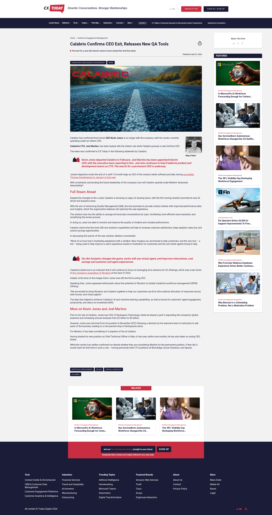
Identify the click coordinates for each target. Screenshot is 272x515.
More (130, 23)
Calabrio (76, 374)
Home (72, 38)
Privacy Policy (180, 488)
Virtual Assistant (113, 369)
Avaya (139, 493)
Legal (213, 493)
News (111, 62)
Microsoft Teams (107, 488)
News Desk (215, 480)
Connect (120, 23)
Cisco (139, 488)
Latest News (54, 23)
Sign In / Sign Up (216, 9)
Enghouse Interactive (146, 497)
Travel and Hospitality (73, 484)
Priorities (96, 23)
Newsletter (191, 9)
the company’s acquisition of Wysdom (91, 273)
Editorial (66, 23)
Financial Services (71, 480)
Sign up (164, 449)
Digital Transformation (110, 497)
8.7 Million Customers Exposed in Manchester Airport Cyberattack (160, 23)
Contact (177, 484)
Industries (108, 23)
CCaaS (99, 369)
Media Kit (215, 484)
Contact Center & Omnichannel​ (40, 480)
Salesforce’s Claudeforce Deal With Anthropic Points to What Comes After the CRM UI (223, 23)
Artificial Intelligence (82, 369)
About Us (177, 480)
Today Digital (45, 508)
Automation (105, 493)
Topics (85, 23)
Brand (213, 488)
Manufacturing (69, 493)
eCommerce (68, 488)
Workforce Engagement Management (88, 62)
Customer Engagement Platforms (41, 491)
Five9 (138, 484)
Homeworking (106, 484)
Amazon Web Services (147, 480)
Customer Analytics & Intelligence (41, 496)
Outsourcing (68, 497)
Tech (76, 23)
